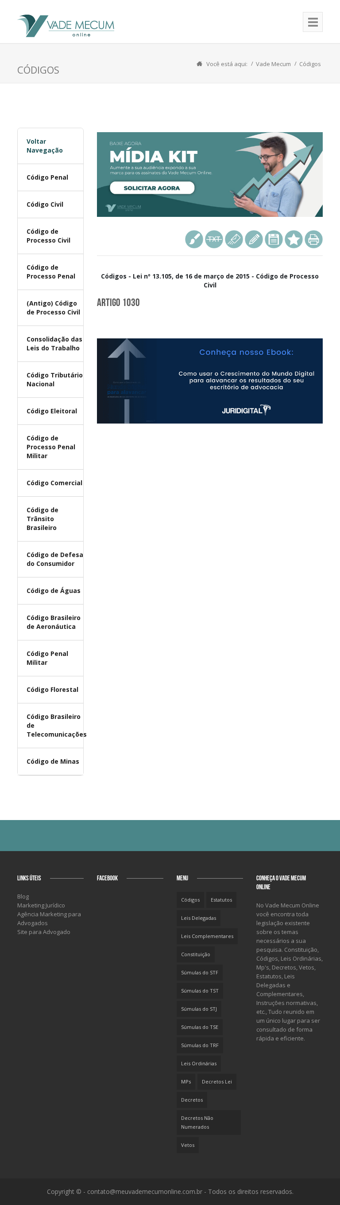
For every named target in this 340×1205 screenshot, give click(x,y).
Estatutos (221, 899)
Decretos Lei (217, 1081)
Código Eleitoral (52, 411)
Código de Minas (53, 761)
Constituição (195, 954)
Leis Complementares (207, 936)
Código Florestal (52, 689)
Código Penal (47, 177)
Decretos (192, 1099)
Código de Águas (54, 590)
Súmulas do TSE (199, 1027)
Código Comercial (54, 483)
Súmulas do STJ (199, 1008)
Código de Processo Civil (48, 235)
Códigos (310, 64)
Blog (23, 896)
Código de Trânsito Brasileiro (42, 519)
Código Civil (45, 204)
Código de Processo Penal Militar (51, 447)
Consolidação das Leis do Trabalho (54, 343)
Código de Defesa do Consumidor (55, 559)
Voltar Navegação (45, 145)
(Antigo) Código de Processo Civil (53, 307)
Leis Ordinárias (198, 1063)
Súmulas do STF (199, 972)
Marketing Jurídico (41, 905)
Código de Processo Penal (51, 271)
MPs (186, 1081)
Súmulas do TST (200, 990)
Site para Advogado (43, 932)
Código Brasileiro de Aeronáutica (54, 622)
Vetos (187, 1145)
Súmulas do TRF (200, 1045)
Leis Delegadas (198, 918)
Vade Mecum (273, 64)
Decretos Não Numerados (197, 1122)
